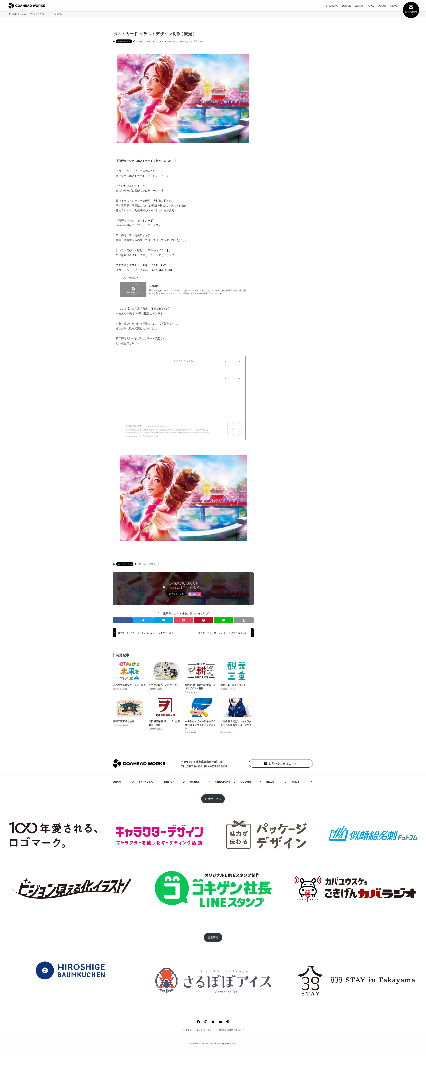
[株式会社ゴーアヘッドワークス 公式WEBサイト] (26, 5)
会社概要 (154, 286)
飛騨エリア (151, 41)
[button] (123, 620)
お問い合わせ (411, 11)
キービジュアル (123, 41)
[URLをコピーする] (244, 620)
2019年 (140, 41)
